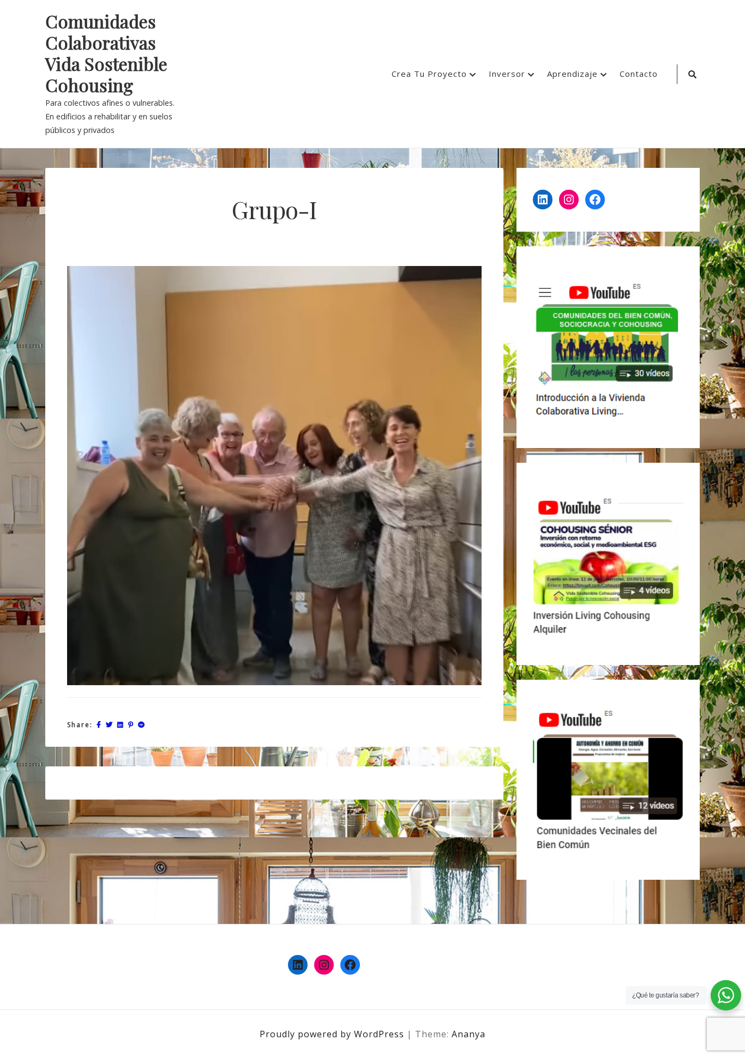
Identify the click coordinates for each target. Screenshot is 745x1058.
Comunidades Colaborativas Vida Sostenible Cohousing (106, 53)
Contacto (639, 73)
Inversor (507, 73)
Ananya (468, 1034)
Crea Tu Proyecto (429, 73)
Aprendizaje (572, 73)
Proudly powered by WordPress (333, 1034)
